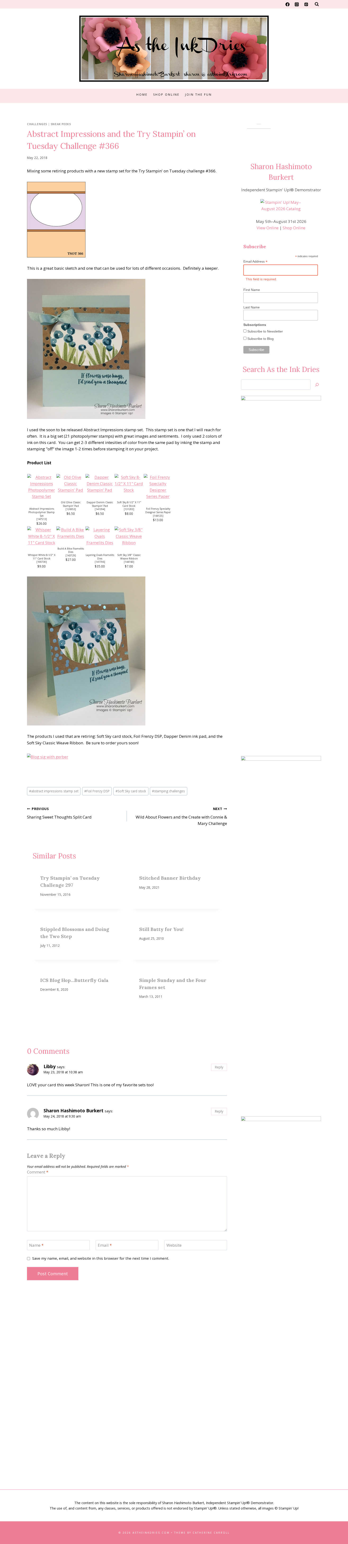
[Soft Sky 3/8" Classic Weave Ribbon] (129, 536)
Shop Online (166, 95)
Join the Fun (198, 95)
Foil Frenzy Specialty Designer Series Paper (158, 510)
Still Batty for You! (161, 929)
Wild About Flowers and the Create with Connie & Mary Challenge (181, 816)
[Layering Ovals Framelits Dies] (99, 536)
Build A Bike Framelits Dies (71, 550)
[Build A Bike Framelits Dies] (70, 532)
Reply (219, 1067)
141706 (100, 561)
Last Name (251, 307)
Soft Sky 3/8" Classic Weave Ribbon (129, 556)
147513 (41, 519)
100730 (41, 561)
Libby (50, 1066)
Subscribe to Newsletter (264, 331)
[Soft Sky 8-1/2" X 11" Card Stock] (129, 483)
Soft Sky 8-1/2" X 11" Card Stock (129, 504)
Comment (37, 1172)
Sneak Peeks (61, 124)
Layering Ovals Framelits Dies (100, 556)
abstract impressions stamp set (53, 791)
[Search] (317, 385)
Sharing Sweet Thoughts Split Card (59, 813)
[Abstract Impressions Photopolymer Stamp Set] (41, 487)
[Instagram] (297, 4)
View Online (268, 227)
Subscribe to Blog (260, 339)
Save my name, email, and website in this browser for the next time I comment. (100, 1258)
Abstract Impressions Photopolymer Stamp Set (41, 512)
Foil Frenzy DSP (97, 791)
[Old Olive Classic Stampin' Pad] (70, 483)
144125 (158, 515)
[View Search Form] (316, 4)
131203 (129, 509)
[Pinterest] (306, 4)
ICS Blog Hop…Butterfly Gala (74, 980)
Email (105, 1245)
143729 (71, 555)
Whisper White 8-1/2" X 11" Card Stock (41, 556)
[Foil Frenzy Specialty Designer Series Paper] (158, 487)
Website (174, 1245)
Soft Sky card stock (131, 791)
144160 (129, 561)
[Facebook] (288, 4)
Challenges (37, 124)
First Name (251, 290)
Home (141, 95)
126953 (71, 509)
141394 (100, 509)
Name (36, 1245)
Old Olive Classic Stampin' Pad (70, 504)
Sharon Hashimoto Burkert (73, 1111)
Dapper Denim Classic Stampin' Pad (100, 504)
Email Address (255, 261)
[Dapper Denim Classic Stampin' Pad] (99, 483)
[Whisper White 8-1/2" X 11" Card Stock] (41, 536)
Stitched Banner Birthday (170, 878)
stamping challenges (168, 791)
